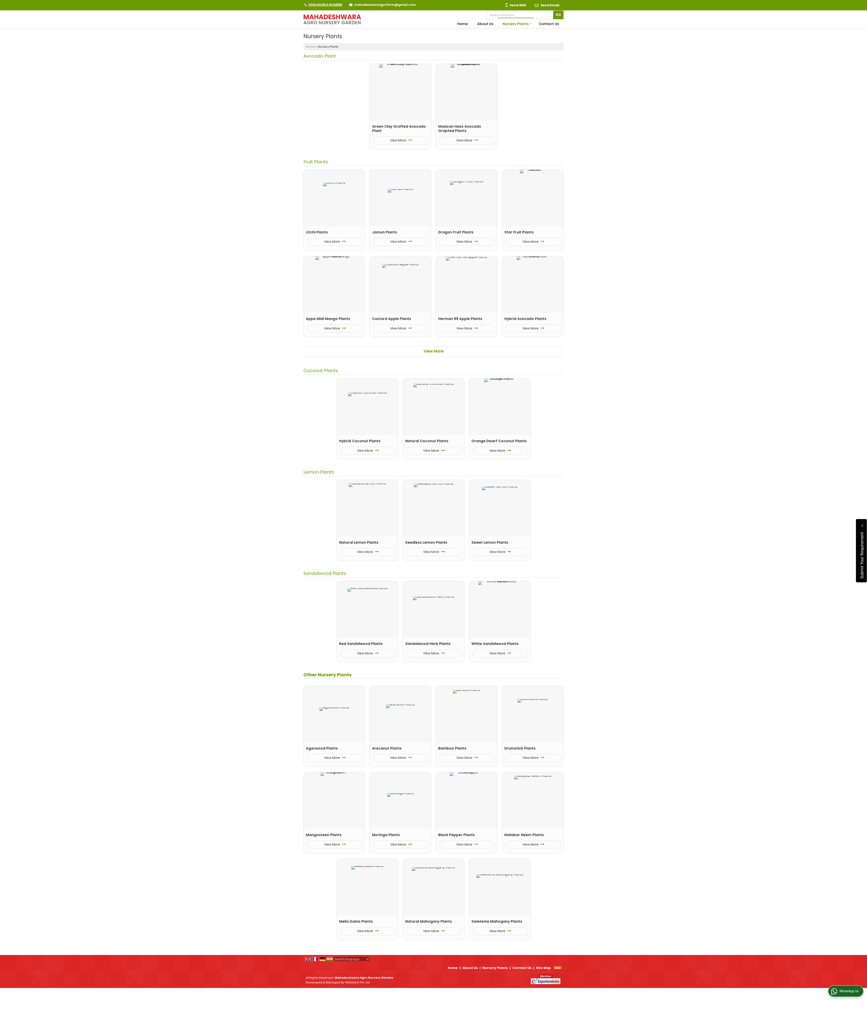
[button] (325, 4)
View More (398, 140)
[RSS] (558, 968)
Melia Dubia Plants (356, 921)
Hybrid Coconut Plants (359, 441)
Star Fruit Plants (519, 232)
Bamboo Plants (452, 748)
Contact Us (549, 23)
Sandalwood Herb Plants (428, 643)
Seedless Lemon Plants (426, 542)
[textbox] (520, 15)
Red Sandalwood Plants (361, 643)
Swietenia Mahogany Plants (496, 921)
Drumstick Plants (520, 748)
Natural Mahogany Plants (428, 921)
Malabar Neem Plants (524, 834)
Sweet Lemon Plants (489, 542)
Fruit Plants (315, 162)
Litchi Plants (317, 232)
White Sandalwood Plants (495, 643)
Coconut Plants (320, 370)
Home (462, 23)
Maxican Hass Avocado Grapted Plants (459, 128)
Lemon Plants (318, 472)
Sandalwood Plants (324, 573)
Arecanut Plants (387, 748)
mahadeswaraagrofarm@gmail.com (385, 4)
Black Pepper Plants (456, 834)
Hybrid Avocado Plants (525, 318)
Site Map (543, 968)
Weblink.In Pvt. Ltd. (357, 982)
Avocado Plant (319, 56)
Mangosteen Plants (324, 834)
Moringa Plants (386, 834)
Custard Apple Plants (391, 318)
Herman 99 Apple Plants (460, 318)
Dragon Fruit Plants (455, 232)
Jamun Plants (384, 232)
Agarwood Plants (322, 748)
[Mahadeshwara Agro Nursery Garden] (332, 19)
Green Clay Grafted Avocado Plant (399, 128)
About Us (485, 23)
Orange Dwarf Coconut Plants (499, 441)
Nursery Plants (516, 23)
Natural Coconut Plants (426, 441)
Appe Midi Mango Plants (328, 318)
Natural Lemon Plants (358, 542)
